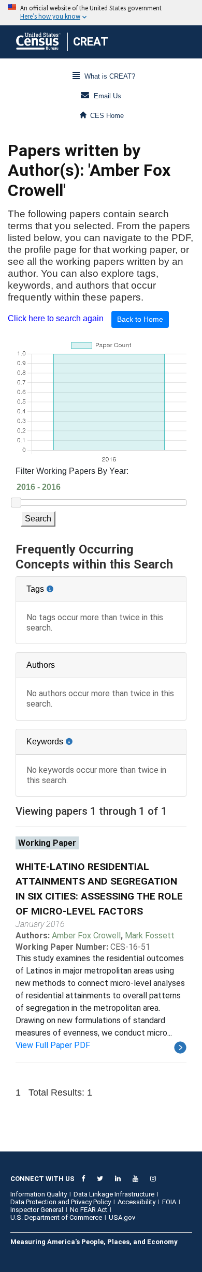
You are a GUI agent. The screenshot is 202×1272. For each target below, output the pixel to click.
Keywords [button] (78, 737)
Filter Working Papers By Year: (72, 471)
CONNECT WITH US (42, 1179)
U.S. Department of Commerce (56, 1217)
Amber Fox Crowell (86, 935)
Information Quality (38, 1194)
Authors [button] (40, 665)
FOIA (169, 1202)
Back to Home (140, 319)
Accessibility (136, 1202)
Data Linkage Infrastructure (114, 1194)
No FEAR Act (88, 1210)
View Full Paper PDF (53, 1045)
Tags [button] (70, 585)
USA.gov (122, 1217)
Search (38, 518)
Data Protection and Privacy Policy (60, 1202)
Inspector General (36, 1210)
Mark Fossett (150, 935)
